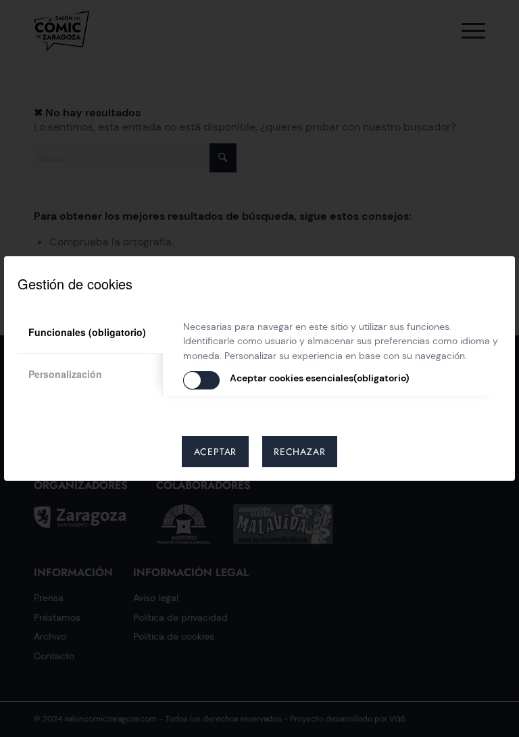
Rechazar (299, 451)
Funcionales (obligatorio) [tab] (87, 332)
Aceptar (215, 451)
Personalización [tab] (65, 374)
